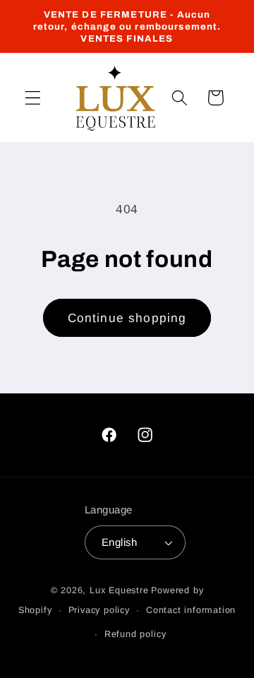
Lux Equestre (119, 590)
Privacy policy (99, 610)
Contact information (191, 610)
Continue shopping (127, 318)
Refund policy (135, 634)
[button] (33, 98)
